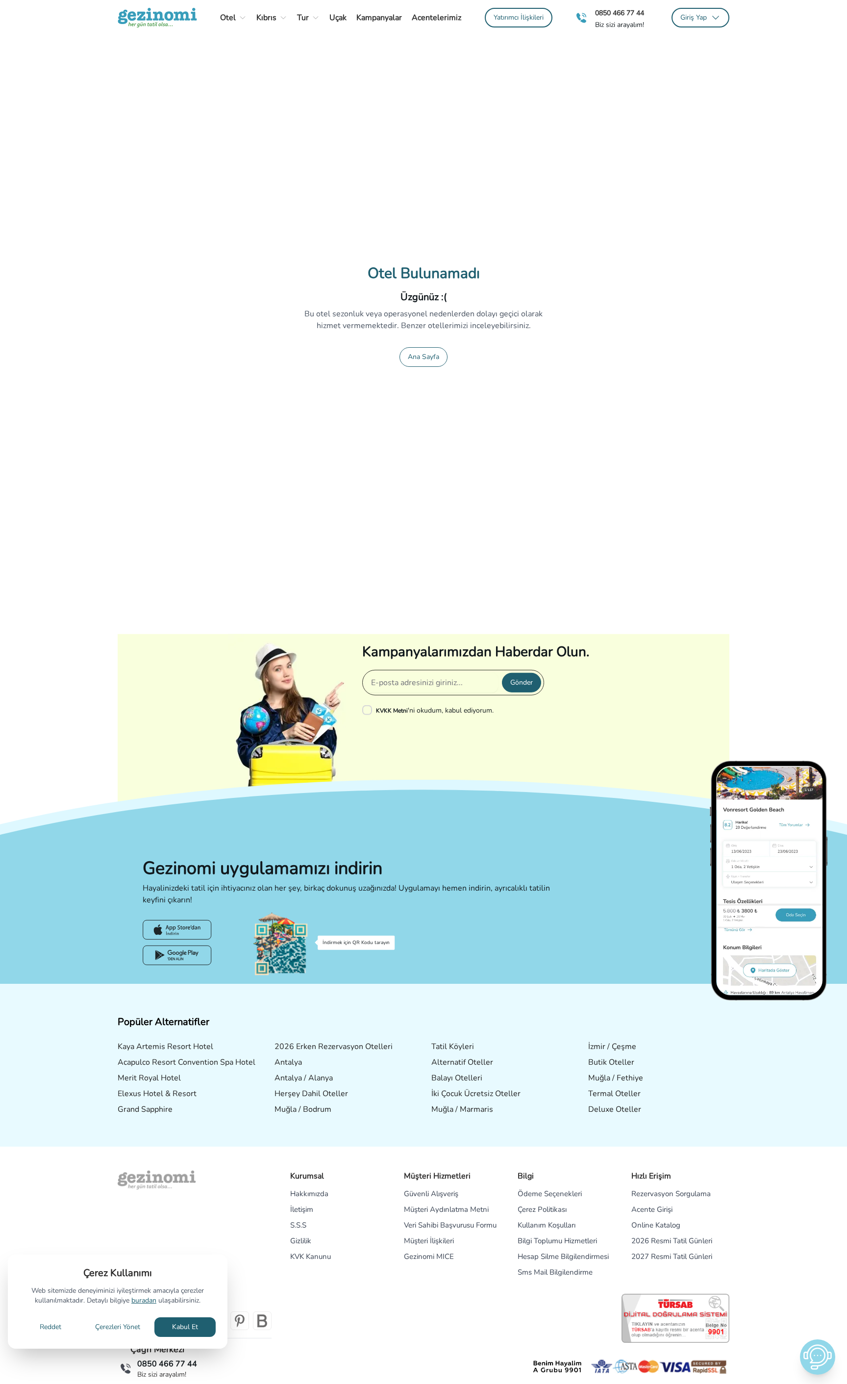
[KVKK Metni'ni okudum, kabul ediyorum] (369, 710)
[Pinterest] (239, 1320)
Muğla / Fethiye (615, 1078)
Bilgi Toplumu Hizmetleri (557, 1241)
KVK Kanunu (310, 1256)
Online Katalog (655, 1225)
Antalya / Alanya (303, 1078)
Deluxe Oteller (614, 1109)
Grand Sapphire (145, 1109)
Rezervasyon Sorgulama (671, 1194)
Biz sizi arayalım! (619, 25)
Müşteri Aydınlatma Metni (446, 1209)
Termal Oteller (614, 1093)
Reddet (50, 1327)
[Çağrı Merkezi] (581, 18)
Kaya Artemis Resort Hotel (165, 1046)
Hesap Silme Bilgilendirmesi (563, 1256)
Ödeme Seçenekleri (550, 1194)
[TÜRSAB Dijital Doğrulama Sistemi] (675, 1318)
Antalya (288, 1062)
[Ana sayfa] (157, 17)
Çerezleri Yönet (117, 1327)
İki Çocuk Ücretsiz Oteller (476, 1093)
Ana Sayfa (423, 356)
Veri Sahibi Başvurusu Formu (450, 1225)
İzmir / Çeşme (612, 1046)
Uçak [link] (338, 17)
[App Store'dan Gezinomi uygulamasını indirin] (177, 930)
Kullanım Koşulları (546, 1225)
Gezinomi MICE (429, 1256)
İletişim (301, 1209)
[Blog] (262, 1320)
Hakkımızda (309, 1194)
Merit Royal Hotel (149, 1078)
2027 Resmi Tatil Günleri (671, 1256)
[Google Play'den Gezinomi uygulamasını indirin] (177, 955)
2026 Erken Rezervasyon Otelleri (333, 1046)
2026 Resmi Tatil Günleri (671, 1241)
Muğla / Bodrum (302, 1109)
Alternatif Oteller (462, 1062)
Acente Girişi (652, 1209)
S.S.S (298, 1225)
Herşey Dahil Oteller (311, 1093)
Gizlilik (300, 1241)
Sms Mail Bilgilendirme (555, 1272)
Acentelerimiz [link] (436, 17)
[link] (518, 17)
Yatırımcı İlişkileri (519, 17)
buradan (143, 1300)
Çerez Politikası (542, 1209)
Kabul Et (185, 1327)
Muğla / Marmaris (462, 1109)
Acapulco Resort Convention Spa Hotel (186, 1062)
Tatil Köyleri (452, 1046)
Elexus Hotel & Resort (157, 1093)
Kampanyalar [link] (379, 17)
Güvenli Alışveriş (431, 1194)
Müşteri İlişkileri (429, 1241)
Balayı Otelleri (456, 1078)
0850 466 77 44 (619, 13)
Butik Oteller (611, 1062)
